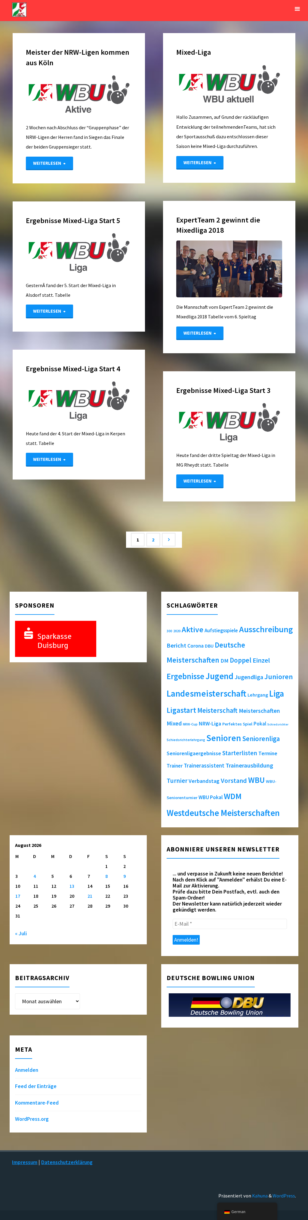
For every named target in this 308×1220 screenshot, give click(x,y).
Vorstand (234, 781)
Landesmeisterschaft (206, 693)
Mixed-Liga (193, 52)
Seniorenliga (261, 738)
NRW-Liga (210, 723)
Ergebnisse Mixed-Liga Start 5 (73, 220)
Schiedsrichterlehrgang (186, 739)
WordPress (284, 1196)
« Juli (21, 933)
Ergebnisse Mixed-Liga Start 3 (223, 390)
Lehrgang (258, 695)
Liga (276, 693)
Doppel (240, 660)
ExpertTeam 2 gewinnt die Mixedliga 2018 (218, 225)
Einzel (261, 660)
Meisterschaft (217, 710)
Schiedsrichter (277, 724)
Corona (195, 645)
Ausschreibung (266, 629)
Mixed (174, 723)
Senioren (223, 737)
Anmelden (26, 1070)
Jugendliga (249, 677)
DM (224, 660)
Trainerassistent (204, 765)
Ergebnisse (185, 676)
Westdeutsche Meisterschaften (223, 813)
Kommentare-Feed (37, 1102)
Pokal (260, 723)
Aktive (192, 629)
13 (71, 886)
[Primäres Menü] (297, 9)
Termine (267, 753)
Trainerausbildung (249, 765)
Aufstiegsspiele (221, 630)
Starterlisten (239, 753)
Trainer (175, 765)
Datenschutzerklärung (67, 1162)
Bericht (176, 645)
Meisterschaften (259, 710)
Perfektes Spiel (237, 724)
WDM (233, 796)
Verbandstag (204, 780)
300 (169, 631)
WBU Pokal (211, 797)
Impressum (24, 1162)
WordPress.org (32, 1119)
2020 (176, 631)
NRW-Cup (190, 724)
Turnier (177, 781)
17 (17, 896)
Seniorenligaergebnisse (194, 753)
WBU (256, 780)
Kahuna (259, 1196)
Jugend (219, 676)
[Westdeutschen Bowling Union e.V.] (19, 9)
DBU (209, 646)
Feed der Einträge (36, 1086)
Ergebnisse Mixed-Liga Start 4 (73, 368)
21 (90, 896)
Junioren (278, 676)
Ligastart (181, 710)
